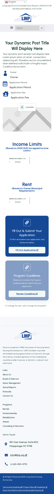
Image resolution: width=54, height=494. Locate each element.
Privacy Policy (29, 487)
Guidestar (41, 487)
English (12, 2)
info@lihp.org (17, 455)
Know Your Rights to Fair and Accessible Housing (22, 490)
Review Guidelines (26, 293)
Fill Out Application (26, 250)
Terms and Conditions (12, 487)
